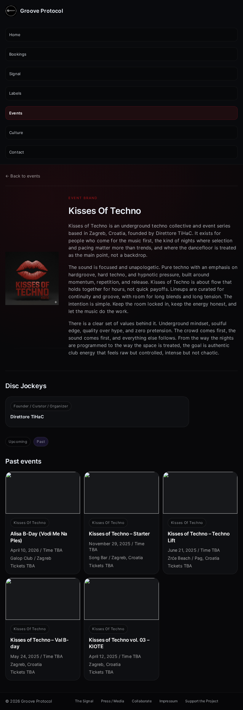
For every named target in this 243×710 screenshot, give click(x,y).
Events (15, 113)
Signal (14, 73)
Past (41, 441)
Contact (16, 152)
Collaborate (142, 701)
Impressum (168, 701)
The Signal (84, 701)
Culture (16, 132)
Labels (15, 93)
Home (14, 34)
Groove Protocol (41, 11)
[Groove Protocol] (11, 11)
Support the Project (201, 701)
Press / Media (112, 701)
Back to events (22, 175)
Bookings (17, 54)
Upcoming (18, 441)
